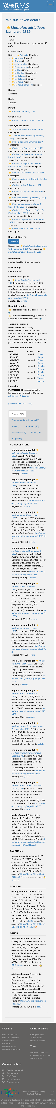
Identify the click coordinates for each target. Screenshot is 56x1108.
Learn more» (52, 1093)
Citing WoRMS (37, 1034)
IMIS (30, 921)
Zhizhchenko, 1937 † (27, 727)
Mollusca (18, 58)
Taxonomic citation (18, 324)
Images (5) (17, 438)
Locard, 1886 (28, 173)
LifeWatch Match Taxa (40, 1055)
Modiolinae (19, 79)
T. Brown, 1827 (26, 185)
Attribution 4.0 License (18, 396)
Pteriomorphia (21, 67)
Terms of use (36, 1037)
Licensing (13, 386)
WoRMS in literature (11, 1049)
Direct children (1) (17, 237)
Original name (15, 117)
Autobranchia (20, 64)
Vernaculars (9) (19, 432)
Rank (11, 99)
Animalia (24, 55)
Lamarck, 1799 (23, 111)
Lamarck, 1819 (27, 120)
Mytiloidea (19, 73)
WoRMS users (9, 1046)
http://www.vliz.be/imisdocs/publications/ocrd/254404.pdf (28, 842)
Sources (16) (18, 414)
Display (13, 241)
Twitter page (12, 1073)
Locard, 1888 (27, 148)
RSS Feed (11, 1076)
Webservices (36, 1058)
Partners (6, 1043)
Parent (11, 108)
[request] (15, 880)
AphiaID (12, 36)
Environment (14, 258)
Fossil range (14, 267)
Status (11, 90)
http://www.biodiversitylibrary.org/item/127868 (28, 613)
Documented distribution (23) (25, 420)
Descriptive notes (17, 306)
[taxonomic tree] (15, 404)
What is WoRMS (10, 1034)
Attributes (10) (32, 426)
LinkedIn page (13, 1079)
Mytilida (18, 70)
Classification (15, 51)
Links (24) (36, 432)
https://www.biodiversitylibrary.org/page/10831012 (28, 536)
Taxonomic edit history (20, 347)
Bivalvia (18, 61)
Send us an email (15, 1070)
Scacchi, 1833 (27, 129)
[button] (8, 27)
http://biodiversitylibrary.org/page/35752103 (28, 678)
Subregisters (8, 1040)
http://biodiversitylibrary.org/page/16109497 (28, 711)
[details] (24, 301)
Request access (37, 1040)
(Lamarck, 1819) (29, 197)
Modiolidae (19, 76)
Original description (18, 276)
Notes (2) (16, 426)
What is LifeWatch (10, 1037)
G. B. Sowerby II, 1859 (29, 179)
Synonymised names (19, 125)
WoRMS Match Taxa (40, 1052)
